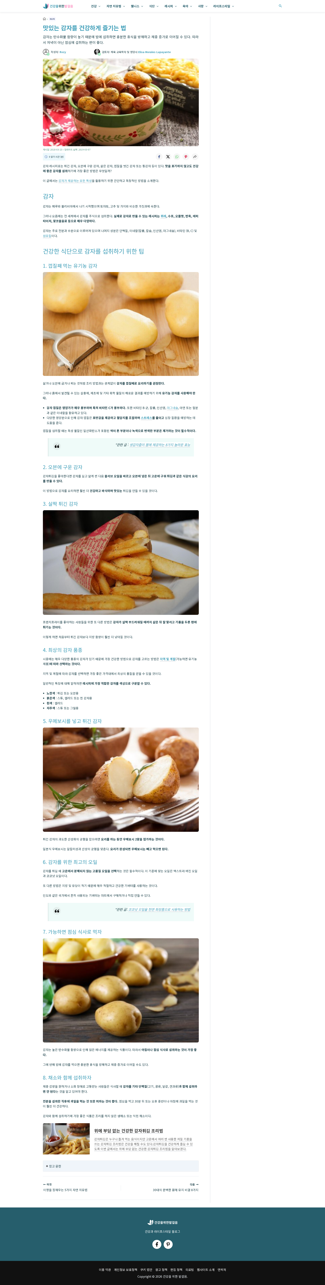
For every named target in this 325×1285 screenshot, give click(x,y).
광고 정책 (161, 1269)
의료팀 (189, 1269)
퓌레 (163, 216)
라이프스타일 (221, 6)
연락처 (222, 1269)
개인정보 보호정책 (125, 1269)
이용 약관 (105, 1269)
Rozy (63, 52)
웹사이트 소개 (206, 1269)
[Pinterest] (168, 1244)
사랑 (201, 6)
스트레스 (146, 417)
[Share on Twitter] (168, 156)
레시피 (169, 6)
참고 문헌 (55, 1166)
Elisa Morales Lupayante (154, 52)
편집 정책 (176, 1269)
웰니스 (135, 6)
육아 (185, 6)
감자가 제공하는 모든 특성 (75, 180)
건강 (94, 6)
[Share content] (195, 156)
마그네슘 (172, 407)
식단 (152, 6)
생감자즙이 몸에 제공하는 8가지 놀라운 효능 (159, 444)
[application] (98, 6)
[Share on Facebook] (159, 156)
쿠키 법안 (146, 1269)
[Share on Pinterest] (186, 156)
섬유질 (47, 235)
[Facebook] (156, 1244)
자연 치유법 (113, 6)
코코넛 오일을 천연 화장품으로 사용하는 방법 (159, 909)
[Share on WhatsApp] (177, 156)
